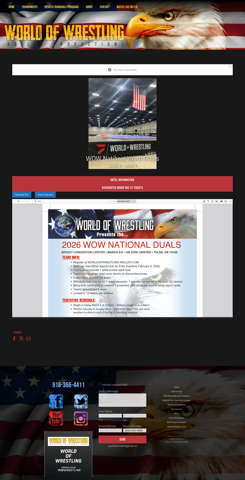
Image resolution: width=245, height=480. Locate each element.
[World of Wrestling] (64, 21)
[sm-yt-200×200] (56, 412)
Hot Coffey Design (181, 441)
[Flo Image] (68, 432)
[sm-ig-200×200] (81, 412)
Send (122, 439)
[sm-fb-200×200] (56, 395)
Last (125, 420)
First (101, 420)
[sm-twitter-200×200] (81, 395)
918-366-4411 (68, 385)
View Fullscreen (45, 194)
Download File (21, 194)
